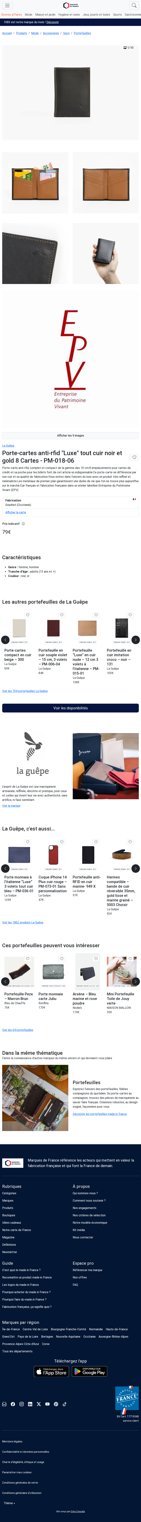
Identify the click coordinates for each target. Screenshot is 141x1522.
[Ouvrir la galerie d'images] (70, 93)
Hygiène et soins (69, 14)
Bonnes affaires (11, 14)
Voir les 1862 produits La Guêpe (22, 922)
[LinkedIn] (30, 1404)
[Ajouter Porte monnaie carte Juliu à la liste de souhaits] (61, 959)
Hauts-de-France (117, 1329)
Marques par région (20, 1322)
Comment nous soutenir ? (89, 1200)
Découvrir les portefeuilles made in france (100, 1114)
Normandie (96, 1329)
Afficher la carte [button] (15, 512)
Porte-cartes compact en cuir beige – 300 (17, 655)
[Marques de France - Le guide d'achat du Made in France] (71, 5)
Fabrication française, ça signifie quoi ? (27, 1307)
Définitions (9, 1244)
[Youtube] (47, 1404)
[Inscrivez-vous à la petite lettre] (4, 1404)
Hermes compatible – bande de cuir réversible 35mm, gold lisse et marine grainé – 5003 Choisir (121, 891)
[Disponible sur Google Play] (89, 1371)
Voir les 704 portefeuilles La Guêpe (25, 691)
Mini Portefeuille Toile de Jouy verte (120, 998)
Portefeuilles (82, 33)
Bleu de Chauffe (14, 1003)
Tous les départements (17, 1351)
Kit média (79, 1230)
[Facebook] (13, 1404)
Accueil (7, 33)
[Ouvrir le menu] (7, 5)
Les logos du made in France (20, 1285)
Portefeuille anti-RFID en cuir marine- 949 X (87, 882)
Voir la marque (11, 806)
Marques (7, 1200)
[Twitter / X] (39, 1404)
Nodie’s (77, 1008)
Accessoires (51, 33)
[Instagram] (21, 1404)
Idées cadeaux (11, 1222)
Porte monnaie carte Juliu (51, 996)
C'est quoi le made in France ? (21, 1270)
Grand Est (8, 1336)
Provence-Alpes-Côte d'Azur (20, 1344)
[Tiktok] (65, 1404)
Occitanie (89, 1336)
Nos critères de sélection (89, 1215)
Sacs (66, 33)
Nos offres (80, 1277)
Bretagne (47, 1336)
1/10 (129, 47)
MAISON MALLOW (119, 1008)
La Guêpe (8, 445)
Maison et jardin (45, 14)
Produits (21, 33)
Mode (28, 14)
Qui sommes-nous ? (85, 1193)
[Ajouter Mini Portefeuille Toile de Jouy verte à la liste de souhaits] (130, 959)
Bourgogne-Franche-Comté (68, 1329)
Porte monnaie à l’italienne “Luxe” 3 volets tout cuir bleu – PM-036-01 (19, 884)
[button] (70, 1472)
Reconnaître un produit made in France (27, 1277)
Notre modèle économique (90, 1222)
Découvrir (52, 22)
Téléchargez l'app (70, 1361)
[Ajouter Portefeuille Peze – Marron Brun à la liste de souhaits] (27, 959)
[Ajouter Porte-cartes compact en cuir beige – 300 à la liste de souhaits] (27, 615)
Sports (117, 14)
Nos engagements (84, 1208)
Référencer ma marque (87, 1270)
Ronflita (43, 1003)
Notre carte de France (16, 1230)
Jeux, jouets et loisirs (96, 14)
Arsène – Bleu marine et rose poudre (85, 998)
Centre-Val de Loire (35, 1329)
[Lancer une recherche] (134, 5)
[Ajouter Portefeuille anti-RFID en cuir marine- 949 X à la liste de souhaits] (96, 842)
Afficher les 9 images (70, 435)
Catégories (9, 1193)
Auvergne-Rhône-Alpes (113, 1336)
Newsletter (9, 1252)
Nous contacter (83, 1237)
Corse (46, 1344)
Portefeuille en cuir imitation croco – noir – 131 (119, 657)
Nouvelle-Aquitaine (68, 1336)
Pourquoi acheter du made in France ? (26, 1292)
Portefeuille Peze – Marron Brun (18, 996)
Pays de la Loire (28, 1336)
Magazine (8, 1237)
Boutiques (8, 1215)
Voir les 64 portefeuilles (17, 1030)
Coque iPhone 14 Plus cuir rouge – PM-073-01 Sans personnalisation (53, 884)
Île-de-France (11, 1329)
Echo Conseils (78, 1511)
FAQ (75, 1285)
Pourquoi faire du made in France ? (24, 1299)
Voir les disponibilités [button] (70, 708)
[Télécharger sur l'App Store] (51, 1371)
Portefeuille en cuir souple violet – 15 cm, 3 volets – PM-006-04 (53, 657)
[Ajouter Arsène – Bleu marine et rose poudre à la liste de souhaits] (96, 959)
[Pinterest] (56, 1404)
